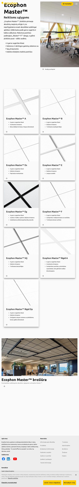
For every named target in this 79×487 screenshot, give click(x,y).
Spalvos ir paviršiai (45, 456)
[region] (39, 479)
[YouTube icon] (15, 460)
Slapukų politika (13, 478)
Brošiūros (65, 449)
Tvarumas (65, 442)
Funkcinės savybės (45, 452)
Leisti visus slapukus (52, 483)
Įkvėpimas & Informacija (47, 449)
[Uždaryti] (76, 475)
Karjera (64, 456)
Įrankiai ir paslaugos (46, 459)
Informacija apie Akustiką (47, 442)
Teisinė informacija (45, 462)
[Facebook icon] (3, 460)
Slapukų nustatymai (9, 482)
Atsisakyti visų (69, 483)
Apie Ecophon (66, 445)
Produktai (43, 445)
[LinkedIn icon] (9, 460)
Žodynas (64, 452)
